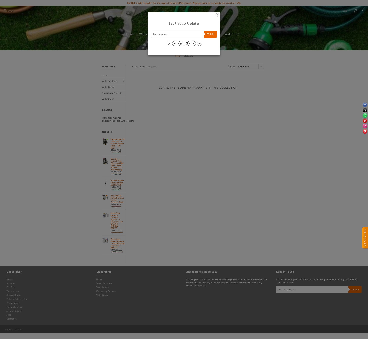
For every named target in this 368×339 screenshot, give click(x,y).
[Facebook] (174, 43)
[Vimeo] (199, 43)
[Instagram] (187, 43)
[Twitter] (168, 43)
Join (212, 34)
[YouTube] (193, 43)
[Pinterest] (180, 43)
